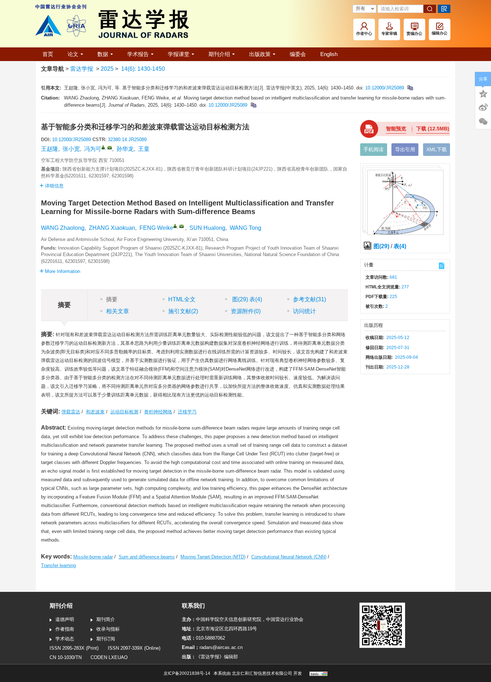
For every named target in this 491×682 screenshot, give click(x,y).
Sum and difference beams (147, 557)
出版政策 (260, 54)
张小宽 (71, 149)
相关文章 (117, 311)
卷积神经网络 (158, 411)
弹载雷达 (70, 411)
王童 (144, 149)
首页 (47, 54)
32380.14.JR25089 (127, 139)
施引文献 (183, 311)
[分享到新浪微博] (483, 107)
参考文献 (309, 299)
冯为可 (92, 149)
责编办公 (414, 33)
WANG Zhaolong (62, 228)
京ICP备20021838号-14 (187, 673)
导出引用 (405, 149)
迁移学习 (187, 411)
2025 (107, 69)
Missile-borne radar (93, 557)
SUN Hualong (207, 228)
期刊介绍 (219, 54)
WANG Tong (245, 228)
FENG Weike (156, 228)
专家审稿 (389, 33)
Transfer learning (58, 565)
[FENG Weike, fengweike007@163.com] (175, 226)
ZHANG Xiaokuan (112, 228)
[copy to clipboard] (253, 105)
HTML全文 (182, 299)
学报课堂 (178, 54)
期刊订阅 (105, 638)
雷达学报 (81, 69)
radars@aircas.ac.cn (221, 647)
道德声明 (64, 619)
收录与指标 (108, 629)
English (329, 54)
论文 (73, 54)
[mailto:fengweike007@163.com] (109, 147)
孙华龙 (125, 149)
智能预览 (396, 128)
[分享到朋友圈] (483, 122)
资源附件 (246, 311)
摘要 (112, 299)
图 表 (246, 299)
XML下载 (436, 149)
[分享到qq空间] (483, 93)
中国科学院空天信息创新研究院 (228, 619)
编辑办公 (440, 33)
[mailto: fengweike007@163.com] (181, 226)
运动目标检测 (124, 411)
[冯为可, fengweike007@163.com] (103, 147)
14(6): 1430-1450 (143, 69)
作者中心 (364, 33)
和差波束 (95, 411)
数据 (102, 54)
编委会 (298, 54)
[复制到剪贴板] (409, 88)
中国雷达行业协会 (284, 619)
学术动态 (64, 638)
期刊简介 (105, 619)
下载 (432, 128)
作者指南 (64, 629)
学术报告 (138, 54)
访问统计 (304, 311)
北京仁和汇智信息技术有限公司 (262, 673)
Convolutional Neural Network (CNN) (288, 557)
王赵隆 (49, 149)
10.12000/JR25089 (384, 88)
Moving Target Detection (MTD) (213, 557)
